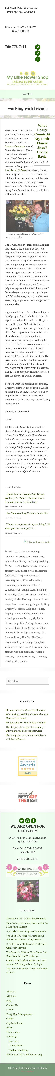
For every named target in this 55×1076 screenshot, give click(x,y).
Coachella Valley (32, 580)
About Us (11, 991)
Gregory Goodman (15, 146)
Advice (12, 551)
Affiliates (11, 996)
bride (31, 570)
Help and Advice (35, 608)
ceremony (34, 575)
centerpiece (22, 575)
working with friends (16, 661)
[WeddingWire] (27, 758)
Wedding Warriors (24, 656)
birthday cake (12, 570)
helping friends (13, 613)
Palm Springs (20, 561)
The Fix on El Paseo (16, 170)
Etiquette (9, 556)
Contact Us (12, 1005)
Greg (46, 604)
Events (9, 1009)
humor (8, 561)
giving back (36, 604)
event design (22, 589)
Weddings (41, 656)
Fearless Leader (34, 594)
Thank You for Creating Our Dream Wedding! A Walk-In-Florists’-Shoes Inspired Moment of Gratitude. (24, 497)
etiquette (9, 589)
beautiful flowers (39, 565)
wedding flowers (30, 646)
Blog (8, 1000)
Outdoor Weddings (18, 1050)
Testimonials (13, 1032)
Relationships (21, 632)
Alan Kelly (23, 565)
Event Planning (38, 589)
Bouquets (14, 1041)
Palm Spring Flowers (31, 623)
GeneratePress (27, 1071)
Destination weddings (28, 551)
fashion (20, 594)
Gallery (10, 1018)
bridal (24, 570)
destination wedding (29, 584)
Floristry (26, 599)
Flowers (20, 556)
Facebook (10, 594)
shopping (35, 632)
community (11, 584)
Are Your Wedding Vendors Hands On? (27, 513)
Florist (17, 599)
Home (9, 1027)
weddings (44, 561)
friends (25, 604)
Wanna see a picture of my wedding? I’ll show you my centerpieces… (27, 526)
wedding (33, 561)
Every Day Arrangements (19, 1014)
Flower (36, 599)
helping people (30, 613)
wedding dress (12, 646)
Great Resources (34, 556)
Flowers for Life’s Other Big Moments (25, 710)
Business (9, 575)
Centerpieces (15, 1045)
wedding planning (23, 651)
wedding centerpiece (34, 642)
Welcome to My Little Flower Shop (24, 1054)
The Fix (26, 637)
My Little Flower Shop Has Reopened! (26, 722)
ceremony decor (13, 580)
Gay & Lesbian (14, 1023)
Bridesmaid (41, 570)
